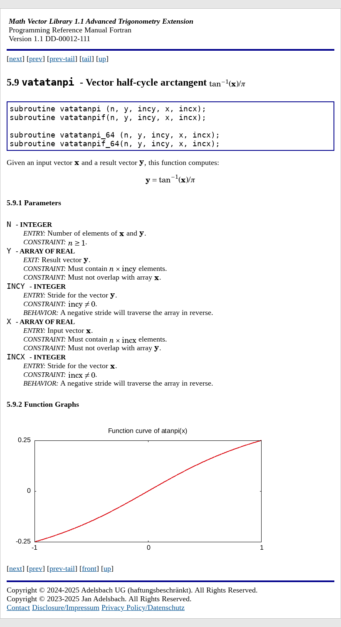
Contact (18, 607)
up (102, 58)
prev (35, 58)
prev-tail (62, 58)
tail (86, 58)
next (15, 58)
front (89, 568)
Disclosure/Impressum (65, 607)
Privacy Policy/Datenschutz (143, 607)
